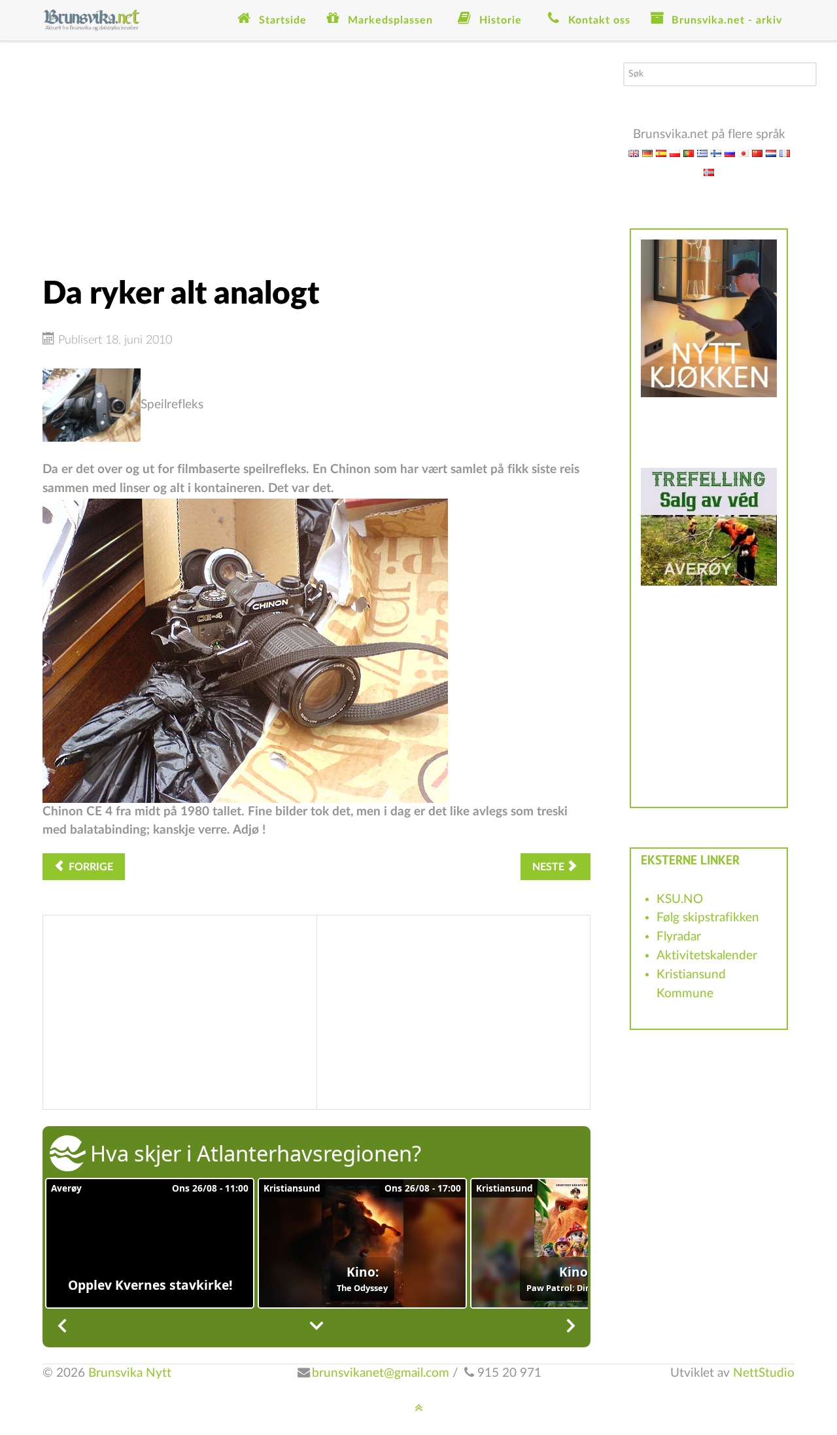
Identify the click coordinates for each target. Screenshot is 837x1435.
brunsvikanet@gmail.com (380, 1373)
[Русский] (730, 153)
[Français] (784, 153)
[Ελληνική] (702, 153)
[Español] (661, 153)
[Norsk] (709, 172)
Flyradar (679, 936)
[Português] (688, 153)
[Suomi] (716, 153)
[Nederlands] (771, 153)
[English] (633, 153)
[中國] (757, 153)
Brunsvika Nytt (129, 1373)
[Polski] (675, 153)
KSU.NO (680, 899)
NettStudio (763, 1373)
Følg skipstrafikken (708, 918)
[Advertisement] (316, 153)
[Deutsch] (647, 153)
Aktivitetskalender (707, 955)
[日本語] (743, 153)
